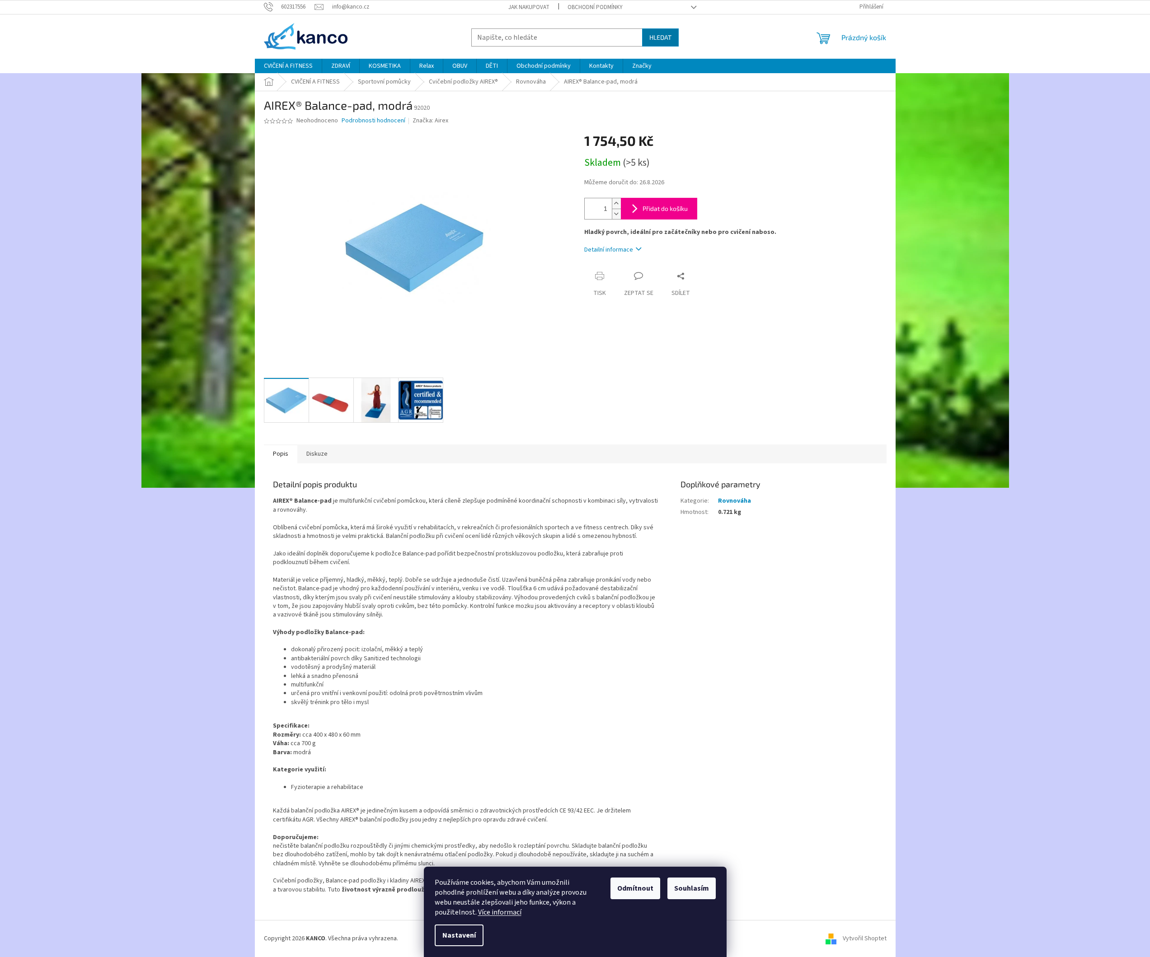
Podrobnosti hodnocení (373, 121)
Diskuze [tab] (317, 453)
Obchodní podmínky (595, 7)
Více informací (499, 912)
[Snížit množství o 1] (616, 214)
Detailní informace (608, 249)
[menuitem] (288, 66)
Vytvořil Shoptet (865, 938)
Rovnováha (734, 500)
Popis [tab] (280, 453)
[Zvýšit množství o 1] (616, 203)
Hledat (660, 37)
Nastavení (459, 935)
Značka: (430, 120)
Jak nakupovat (528, 7)
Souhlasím (691, 888)
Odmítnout (635, 888)
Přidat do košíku (665, 208)
